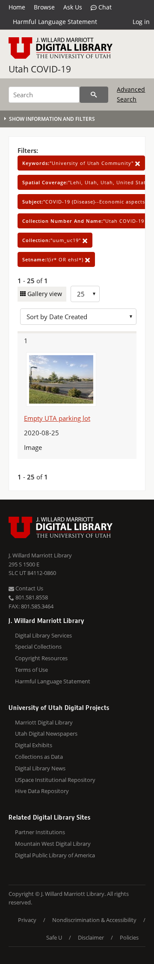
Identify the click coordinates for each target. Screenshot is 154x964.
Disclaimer (91, 937)
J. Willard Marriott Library (40, 555)
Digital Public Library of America (55, 855)
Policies (129, 937)
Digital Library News (40, 768)
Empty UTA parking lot (57, 418)
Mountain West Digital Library (53, 843)
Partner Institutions (40, 832)
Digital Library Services (43, 635)
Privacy (27, 920)
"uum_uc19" (52, 240)
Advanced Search (131, 94)
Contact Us (28, 588)
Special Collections (38, 646)
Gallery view (44, 294)
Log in (141, 22)
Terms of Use (31, 670)
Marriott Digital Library (44, 722)
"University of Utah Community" (78, 163)
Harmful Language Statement (55, 22)
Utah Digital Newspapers (46, 733)
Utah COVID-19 (40, 69)
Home (17, 7)
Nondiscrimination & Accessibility (94, 920)
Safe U (54, 937)
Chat (104, 7)
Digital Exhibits (33, 745)
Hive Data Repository (42, 791)
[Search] (94, 95)
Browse (44, 7)
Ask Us (72, 7)
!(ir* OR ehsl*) (53, 259)
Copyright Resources (41, 658)
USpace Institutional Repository (55, 780)
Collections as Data (39, 756)
